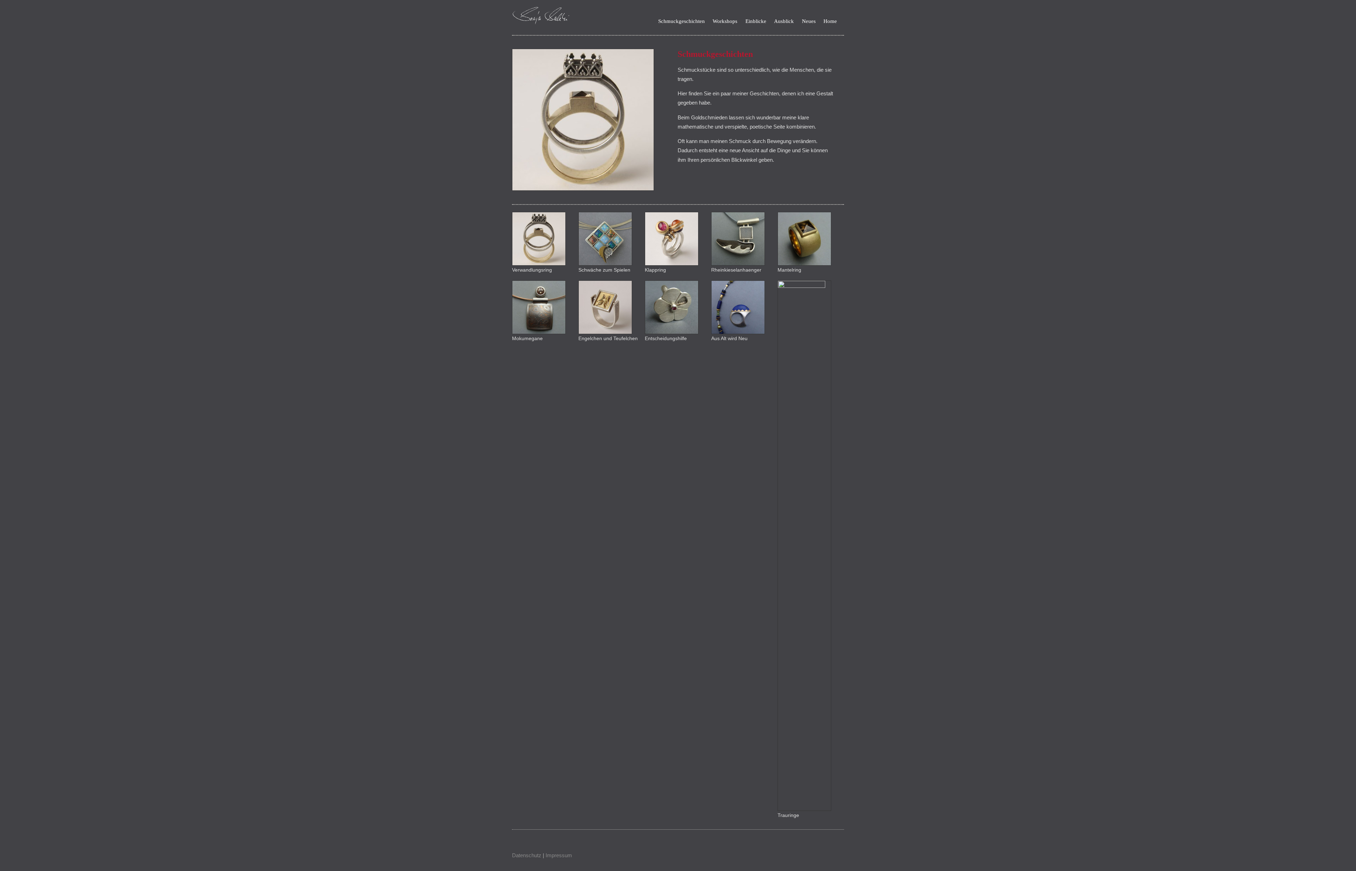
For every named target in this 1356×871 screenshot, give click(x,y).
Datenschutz (526, 855)
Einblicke (755, 21)
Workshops (725, 21)
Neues (809, 21)
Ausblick (784, 21)
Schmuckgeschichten (681, 21)
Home (830, 21)
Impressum (559, 855)
